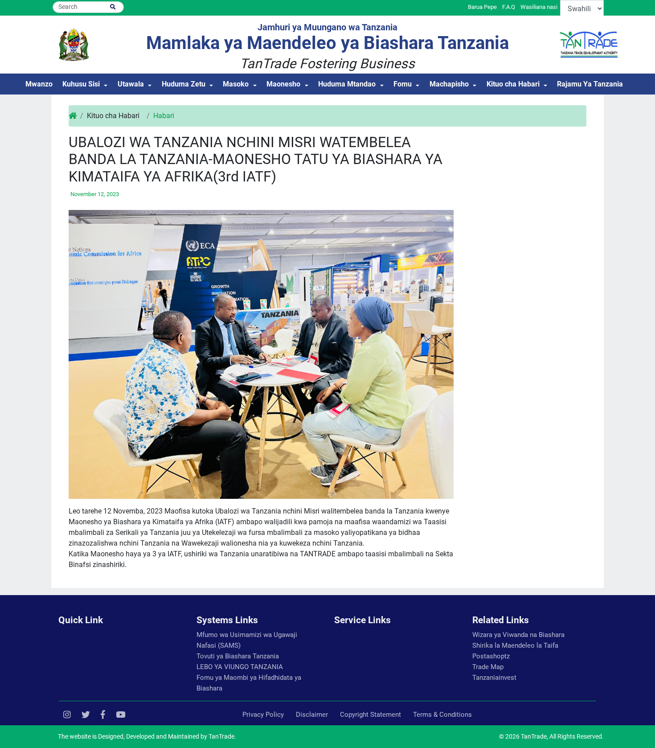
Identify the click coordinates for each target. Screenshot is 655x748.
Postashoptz (491, 656)
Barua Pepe (482, 7)
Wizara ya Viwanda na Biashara (518, 635)
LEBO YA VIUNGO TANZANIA (239, 667)
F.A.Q (508, 7)
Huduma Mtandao (347, 84)
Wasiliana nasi (538, 7)
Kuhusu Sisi (81, 84)
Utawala (131, 84)
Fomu (402, 84)
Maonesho (283, 84)
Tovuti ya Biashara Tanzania (237, 656)
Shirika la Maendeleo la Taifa (515, 645)
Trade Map (488, 667)
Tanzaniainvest (494, 678)
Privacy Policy (263, 715)
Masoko (236, 84)
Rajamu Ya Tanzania (590, 84)
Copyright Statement (370, 715)
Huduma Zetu (183, 84)
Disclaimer (312, 715)
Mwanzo (39, 84)
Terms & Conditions (442, 715)
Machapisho (449, 84)
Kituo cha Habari (513, 84)
